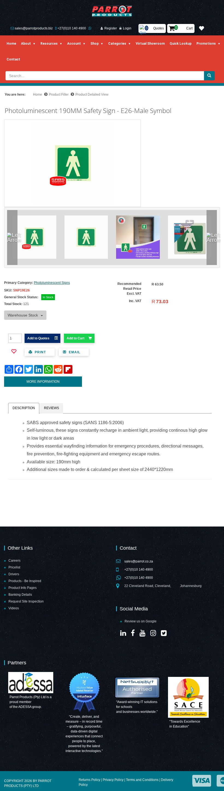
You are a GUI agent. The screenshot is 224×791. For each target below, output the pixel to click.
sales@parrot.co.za (138, 561)
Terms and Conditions (142, 780)
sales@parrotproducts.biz (34, 28)
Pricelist (14, 567)
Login (127, 28)
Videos (13, 608)
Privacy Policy (113, 780)
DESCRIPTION (24, 408)
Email (74, 352)
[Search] (209, 75)
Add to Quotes (38, 338)
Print (40, 352)
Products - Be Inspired (24, 581)
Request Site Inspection (26, 601)
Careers (14, 560)
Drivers (13, 574)
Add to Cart (75, 338)
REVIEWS (51, 408)
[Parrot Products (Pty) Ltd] (112, 11)
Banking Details (20, 595)
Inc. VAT (135, 301)
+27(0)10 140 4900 (71, 28)
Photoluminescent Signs (52, 283)
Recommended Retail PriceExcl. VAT (129, 289)
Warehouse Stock (23, 315)
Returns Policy (89, 780)
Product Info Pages (22, 588)
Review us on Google (141, 621)
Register (110, 28)
